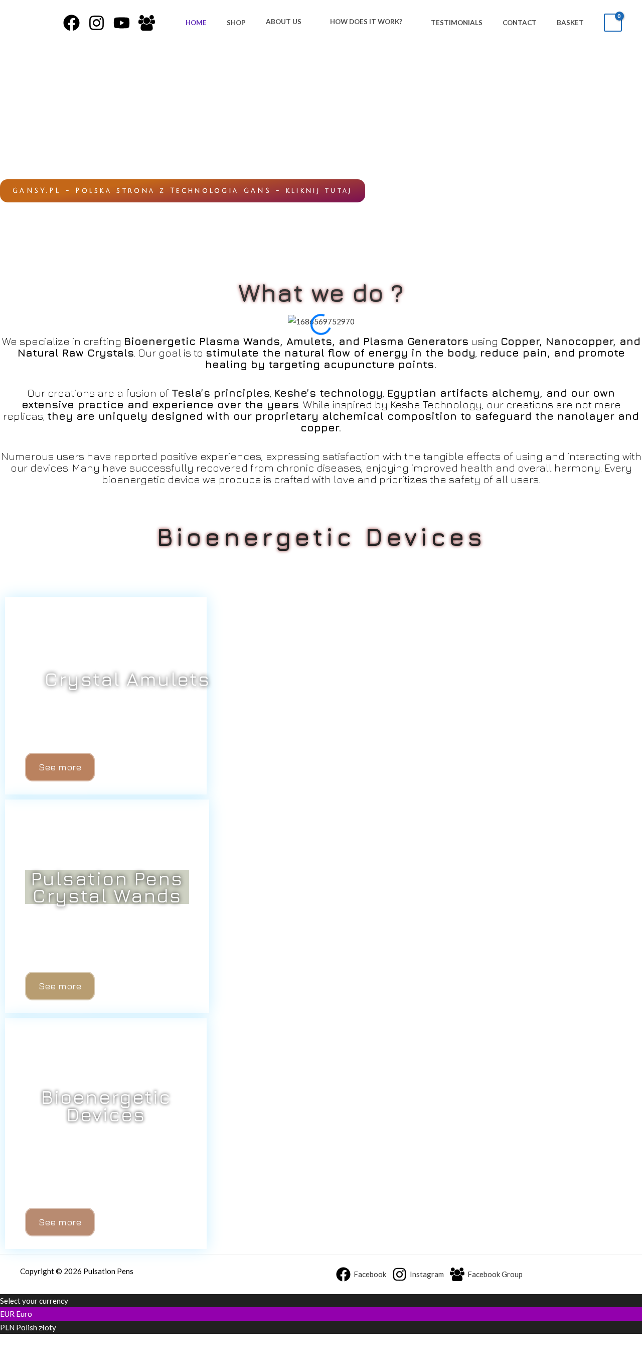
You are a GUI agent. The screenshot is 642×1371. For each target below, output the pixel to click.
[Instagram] (96, 23)
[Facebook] (71, 23)
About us (283, 22)
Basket (570, 23)
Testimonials (457, 23)
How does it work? (366, 22)
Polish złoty (36, 1327)
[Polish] (11, 1358)
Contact (520, 23)
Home (196, 23)
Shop (236, 23)
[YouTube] (121, 23)
